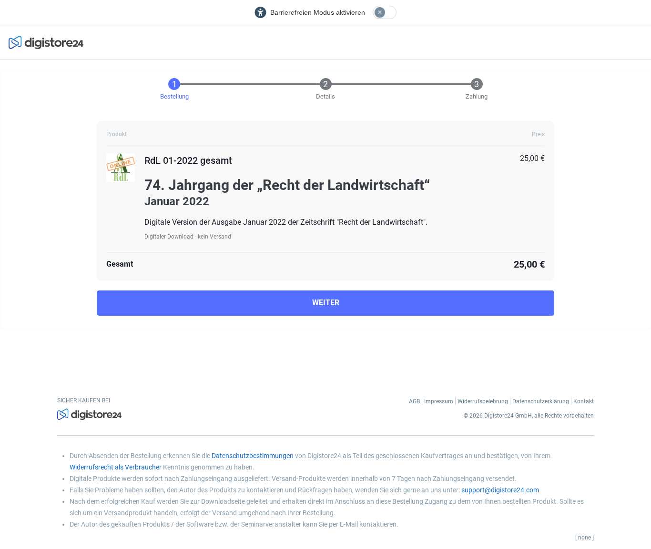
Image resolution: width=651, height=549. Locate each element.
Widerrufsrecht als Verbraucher (116, 467)
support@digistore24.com (500, 490)
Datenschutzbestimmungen (253, 455)
